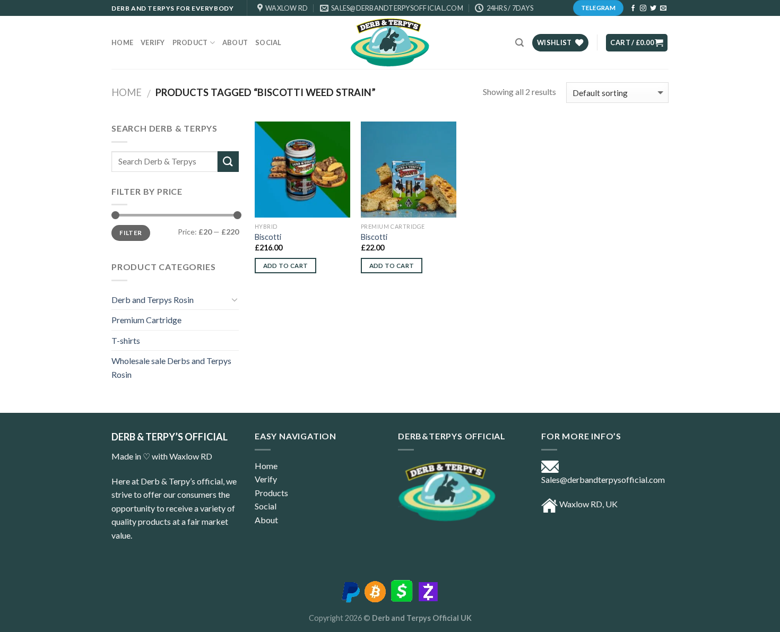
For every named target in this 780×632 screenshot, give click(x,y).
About (266, 520)
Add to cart (285, 265)
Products (271, 493)
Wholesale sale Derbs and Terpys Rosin (171, 367)
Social (268, 42)
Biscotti (268, 236)
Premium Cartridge (146, 320)
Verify (153, 42)
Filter (130, 233)
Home (122, 42)
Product (190, 42)
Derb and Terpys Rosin (152, 300)
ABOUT (235, 42)
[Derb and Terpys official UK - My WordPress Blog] (390, 42)
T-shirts (125, 340)
